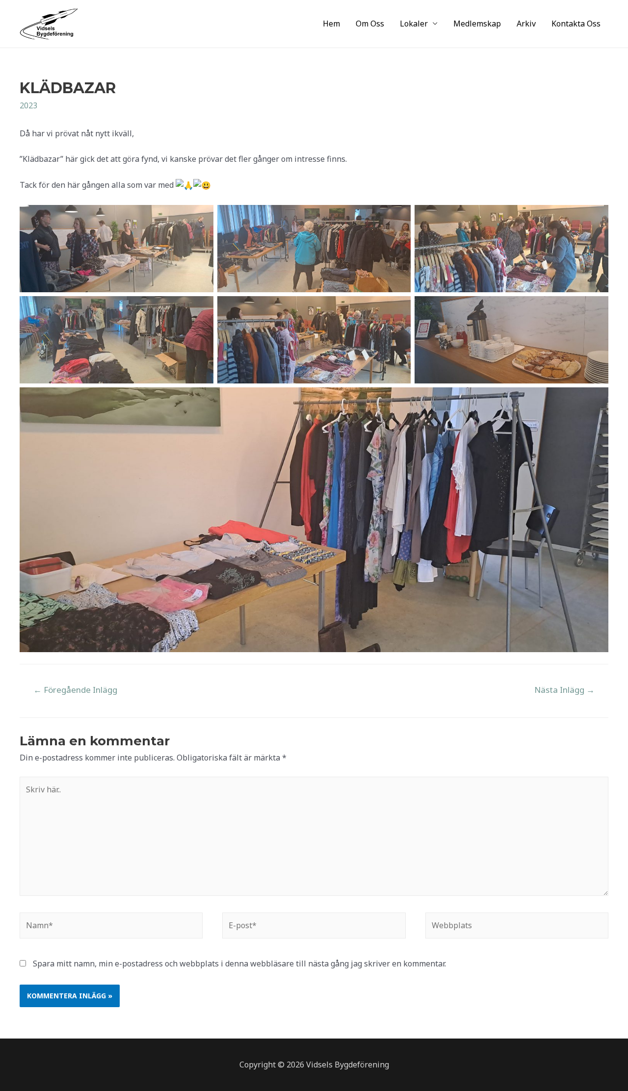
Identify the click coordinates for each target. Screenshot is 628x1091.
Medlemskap (477, 23)
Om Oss (370, 23)
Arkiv (526, 23)
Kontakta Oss (576, 23)
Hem (331, 23)
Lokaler (414, 23)
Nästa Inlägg (564, 689)
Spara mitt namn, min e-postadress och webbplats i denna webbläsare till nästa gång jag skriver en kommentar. (239, 963)
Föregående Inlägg (75, 689)
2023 (28, 105)
